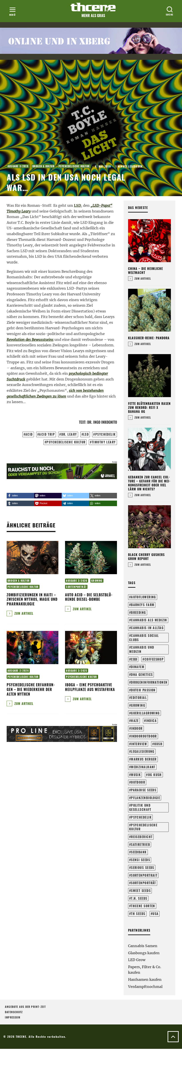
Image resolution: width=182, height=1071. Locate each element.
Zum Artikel (23, 613)
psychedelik (105, 434)
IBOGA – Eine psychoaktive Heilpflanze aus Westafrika (90, 687)
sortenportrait (144, 875)
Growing (96, 580)
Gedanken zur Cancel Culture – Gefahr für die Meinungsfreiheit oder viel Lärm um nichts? (149, 483)
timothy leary (104, 442)
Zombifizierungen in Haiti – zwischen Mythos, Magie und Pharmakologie (32, 599)
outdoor (138, 782)
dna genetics (142, 674)
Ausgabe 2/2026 (18, 670)
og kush (155, 774)
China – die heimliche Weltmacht (145, 270)
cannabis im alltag (147, 627)
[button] (20, 495)
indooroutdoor (144, 736)
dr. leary (69, 434)
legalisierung (142, 751)
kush (158, 743)
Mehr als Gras (93, 15)
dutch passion (143, 690)
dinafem (137, 666)
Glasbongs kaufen (144, 953)
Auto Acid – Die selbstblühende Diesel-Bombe (88, 597)
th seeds (138, 913)
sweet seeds (141, 890)
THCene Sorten (143, 905)
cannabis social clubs (144, 637)
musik (136, 774)
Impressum (12, 1017)
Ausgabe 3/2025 (76, 670)
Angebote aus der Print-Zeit (25, 1007)
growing (138, 705)
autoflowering (143, 597)
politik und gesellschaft (140, 807)
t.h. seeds (139, 898)
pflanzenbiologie (145, 797)
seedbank (139, 852)
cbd (134, 659)
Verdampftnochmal (145, 986)
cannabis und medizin (141, 649)
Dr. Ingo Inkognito (102, 422)
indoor (137, 728)
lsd (86, 434)
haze (135, 720)
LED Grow (136, 960)
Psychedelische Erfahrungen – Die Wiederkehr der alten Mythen (31, 689)
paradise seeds (143, 790)
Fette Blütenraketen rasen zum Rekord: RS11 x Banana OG (149, 407)
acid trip (47, 434)
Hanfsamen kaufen (145, 979)
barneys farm (142, 604)
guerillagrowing (145, 713)
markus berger (144, 759)
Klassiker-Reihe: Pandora (149, 338)
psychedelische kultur (65, 442)
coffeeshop (154, 659)
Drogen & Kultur (43, 166)
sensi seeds (140, 859)
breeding (138, 612)
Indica (151, 720)
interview (139, 743)
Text (82, 422)
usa (155, 913)
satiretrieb (140, 844)
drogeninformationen (149, 682)
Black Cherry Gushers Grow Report (146, 556)
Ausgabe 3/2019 (18, 166)
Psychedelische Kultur (74, 166)
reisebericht (141, 836)
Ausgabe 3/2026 (76, 580)
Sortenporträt (76, 587)
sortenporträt (143, 882)
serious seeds (142, 867)
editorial (139, 697)
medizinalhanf (143, 767)
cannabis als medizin (149, 620)
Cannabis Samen (142, 946)
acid (29, 434)
